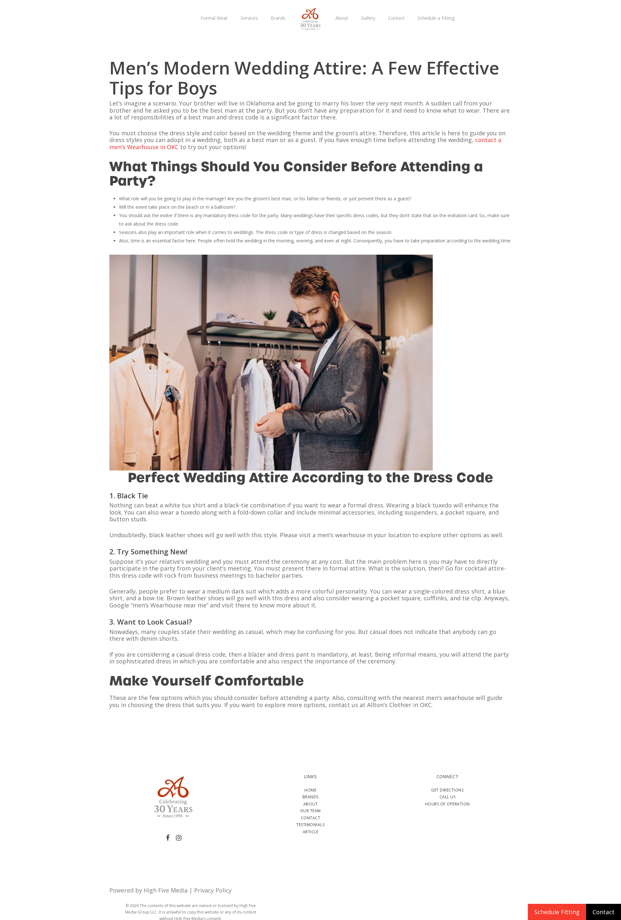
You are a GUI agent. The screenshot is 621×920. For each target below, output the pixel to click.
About (310, 804)
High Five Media (166, 890)
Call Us (448, 797)
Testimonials (310, 824)
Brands (310, 797)
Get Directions (447, 790)
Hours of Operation (447, 804)
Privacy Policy (213, 890)
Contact (311, 818)
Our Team (310, 811)
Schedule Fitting (557, 912)
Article (311, 832)
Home (310, 790)
